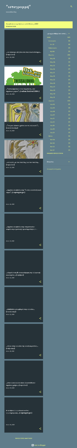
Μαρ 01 (52, 58)
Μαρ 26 (52, 83)
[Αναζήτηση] (71, 6)
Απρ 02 (52, 104)
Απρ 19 (52, 129)
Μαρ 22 (52, 80)
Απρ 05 (52, 108)
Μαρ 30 (52, 94)
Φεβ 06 (52, 51)
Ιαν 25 (52, 44)
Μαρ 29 (52, 90)
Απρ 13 (52, 122)
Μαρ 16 (52, 69)
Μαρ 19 (52, 76)
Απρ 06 (52, 111)
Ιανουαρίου (52, 41)
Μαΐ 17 (52, 150)
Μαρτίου (51, 55)
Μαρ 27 (52, 87)
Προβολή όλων (11, 26)
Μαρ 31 (52, 97)
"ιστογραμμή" (18, 7)
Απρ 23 (52, 132)
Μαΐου (51, 136)
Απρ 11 (52, 118)
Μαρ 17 (52, 73)
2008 (48, 37)
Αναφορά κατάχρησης (54, 169)
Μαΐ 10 (52, 143)
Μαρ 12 (52, 65)
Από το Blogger (40, 445)
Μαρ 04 (52, 62)
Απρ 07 (52, 115)
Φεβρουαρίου (53, 48)
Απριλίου (51, 101)
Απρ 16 (52, 125)
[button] (40, 61)
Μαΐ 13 (52, 147)
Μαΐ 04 (52, 140)
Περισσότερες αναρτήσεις (23, 438)
